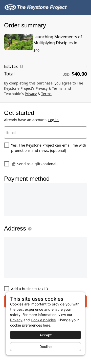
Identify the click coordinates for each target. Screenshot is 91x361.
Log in (53, 119)
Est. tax (11, 66)
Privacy (42, 88)
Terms (57, 88)
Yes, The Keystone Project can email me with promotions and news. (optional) (48, 148)
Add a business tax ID (29, 288)
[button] (29, 229)
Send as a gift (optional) (37, 163)
